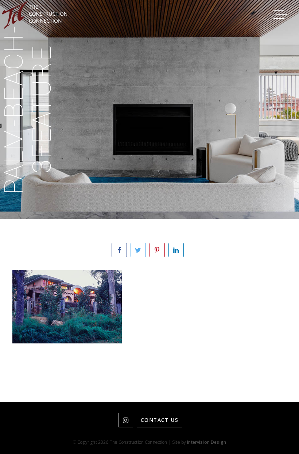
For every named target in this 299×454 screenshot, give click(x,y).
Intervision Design (206, 442)
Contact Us (159, 419)
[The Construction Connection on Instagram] (126, 420)
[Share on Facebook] (119, 250)
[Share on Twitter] (138, 250)
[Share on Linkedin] (176, 250)
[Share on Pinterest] (157, 250)
